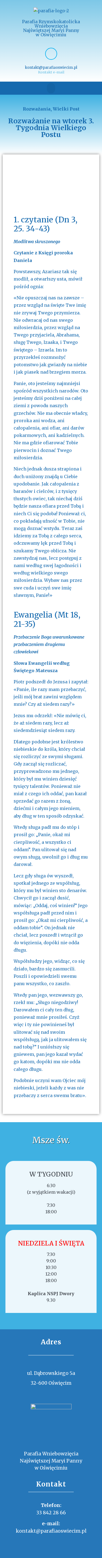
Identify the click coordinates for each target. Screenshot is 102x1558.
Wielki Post (66, 109)
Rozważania (37, 109)
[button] (51, 88)
